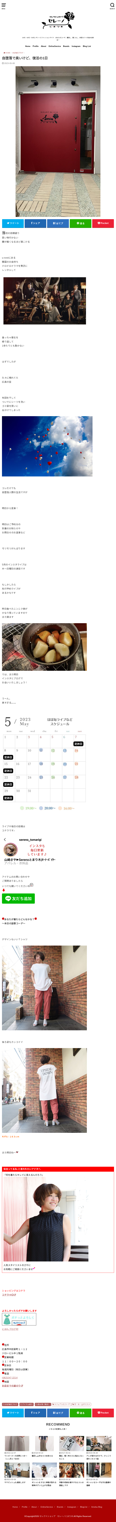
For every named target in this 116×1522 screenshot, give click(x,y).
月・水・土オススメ (82, 1404)
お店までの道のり (11, 1386)
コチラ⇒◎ (8, 1295)
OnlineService (55, 46)
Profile (35, 46)
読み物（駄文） (44, 1404)
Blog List (87, 46)
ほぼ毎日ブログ (11, 1404)
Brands (66, 46)
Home (27, 46)
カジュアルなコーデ (62, 1404)
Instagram (76, 46)
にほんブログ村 (10, 1329)
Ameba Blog (96, 1507)
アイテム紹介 (27, 1404)
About (43, 46)
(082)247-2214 (10, 1378)
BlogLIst (83, 1507)
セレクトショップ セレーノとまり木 (56, 1516)
